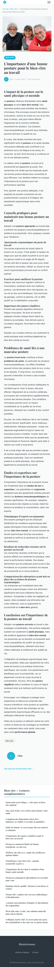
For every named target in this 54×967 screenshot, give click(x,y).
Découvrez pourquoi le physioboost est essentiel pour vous (27, 879)
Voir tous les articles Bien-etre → (19, 769)
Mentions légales (22, 952)
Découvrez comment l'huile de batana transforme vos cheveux (22, 845)
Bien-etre (13, 9)
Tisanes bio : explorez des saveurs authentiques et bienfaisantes (26, 895)
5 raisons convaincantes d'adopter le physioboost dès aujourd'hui (27, 904)
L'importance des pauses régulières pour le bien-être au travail (25, 837)
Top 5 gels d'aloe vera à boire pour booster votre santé (27, 812)
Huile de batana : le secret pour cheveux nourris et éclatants (27, 828)
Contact (35, 952)
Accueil (5, 9)
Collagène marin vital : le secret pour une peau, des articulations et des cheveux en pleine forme (27, 920)
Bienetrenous (27, 944)
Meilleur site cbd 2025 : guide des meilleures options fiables (25, 853)
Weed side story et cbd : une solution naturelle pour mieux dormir (26, 912)
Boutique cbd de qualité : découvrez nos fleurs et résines (27, 887)
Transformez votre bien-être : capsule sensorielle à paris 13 (22, 862)
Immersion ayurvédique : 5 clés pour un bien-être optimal (26, 803)
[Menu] (48, 2)
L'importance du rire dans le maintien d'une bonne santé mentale (25, 870)
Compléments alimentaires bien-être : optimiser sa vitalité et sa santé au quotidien (25, 820)
